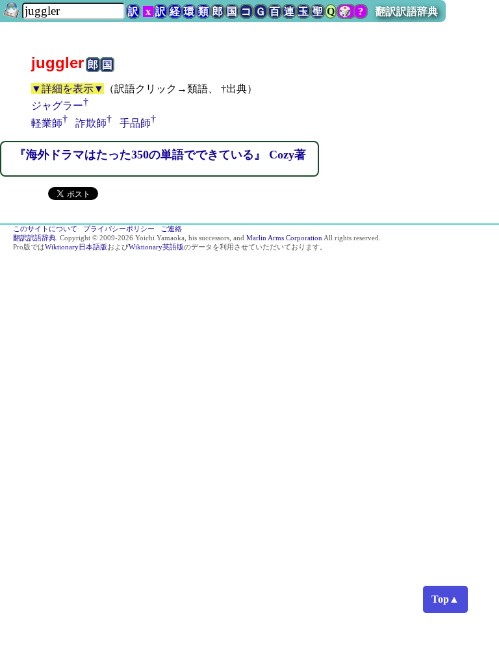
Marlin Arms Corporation (284, 238)
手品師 (135, 123)
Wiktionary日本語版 (76, 247)
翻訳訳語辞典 (407, 11)
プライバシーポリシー (119, 228)
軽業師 (46, 123)
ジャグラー (57, 105)
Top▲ (445, 599)
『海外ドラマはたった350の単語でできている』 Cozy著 (160, 154)
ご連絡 (171, 228)
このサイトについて (45, 228)
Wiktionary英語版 (156, 247)
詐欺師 (91, 123)
